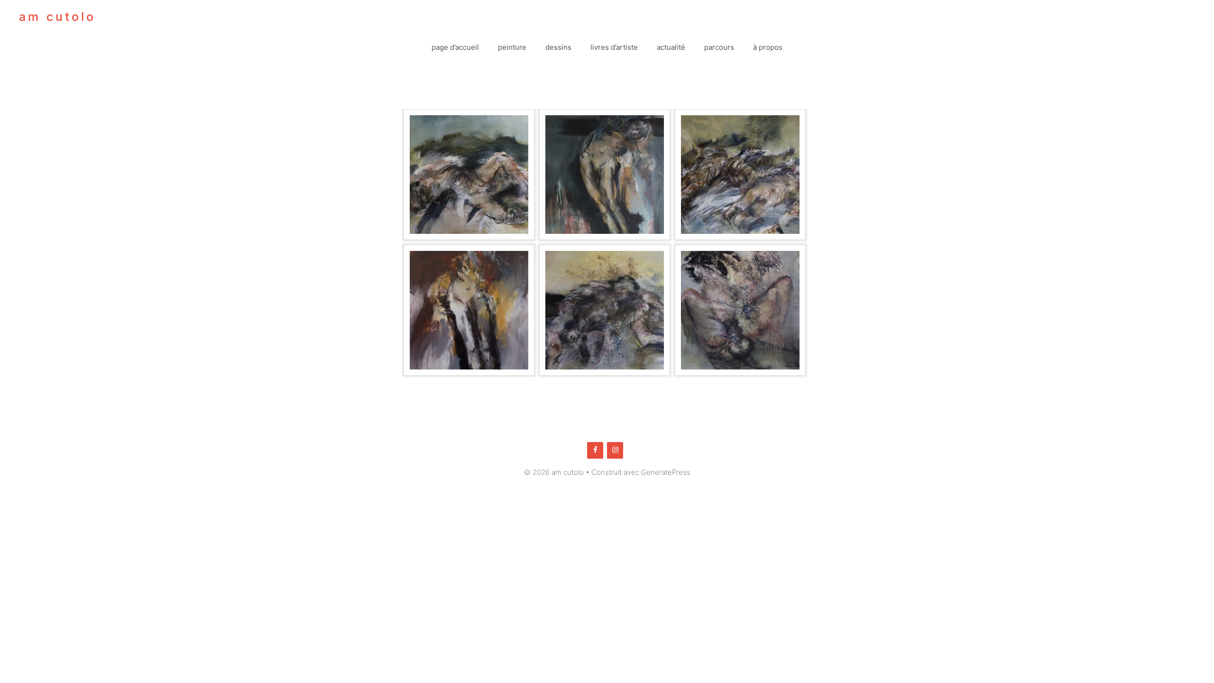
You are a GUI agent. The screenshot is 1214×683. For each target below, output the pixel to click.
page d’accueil (455, 47)
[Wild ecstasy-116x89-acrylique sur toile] (469, 174)
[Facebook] (595, 450)
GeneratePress (665, 472)
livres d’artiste (614, 47)
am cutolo (57, 16)
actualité (671, 47)
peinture (512, 47)
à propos (767, 47)
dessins (558, 47)
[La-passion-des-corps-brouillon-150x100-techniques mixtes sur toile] (740, 174)
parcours (719, 47)
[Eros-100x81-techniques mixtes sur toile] (740, 310)
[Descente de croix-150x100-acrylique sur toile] (604, 174)
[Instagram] (615, 450)
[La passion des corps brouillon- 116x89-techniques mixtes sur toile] (604, 310)
